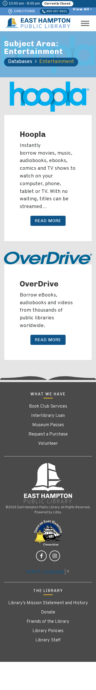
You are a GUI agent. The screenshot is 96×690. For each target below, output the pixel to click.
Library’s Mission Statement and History (48, 603)
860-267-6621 (56, 11)
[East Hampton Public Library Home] (48, 483)
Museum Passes (48, 425)
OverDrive (39, 283)
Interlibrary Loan (48, 415)
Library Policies (48, 631)
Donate (48, 612)
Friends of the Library (48, 621)
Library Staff (48, 640)
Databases (20, 61)
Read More (48, 220)
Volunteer (48, 443)
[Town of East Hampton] (48, 533)
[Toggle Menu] (85, 23)
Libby (57, 512)
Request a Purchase (48, 434)
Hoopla (33, 134)
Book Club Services (48, 406)
